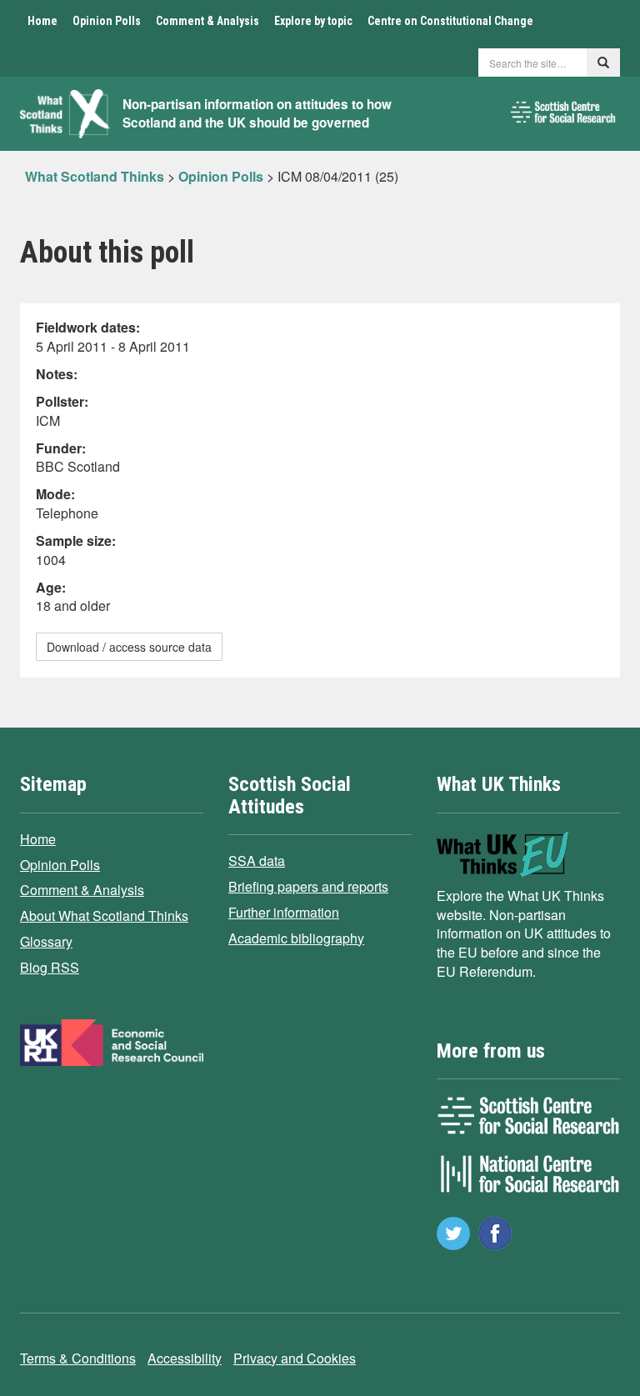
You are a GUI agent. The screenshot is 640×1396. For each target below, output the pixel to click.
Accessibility (185, 1358)
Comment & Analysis (207, 21)
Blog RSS (49, 967)
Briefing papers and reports (308, 886)
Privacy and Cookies (294, 1358)
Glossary (46, 941)
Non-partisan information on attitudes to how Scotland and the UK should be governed (257, 114)
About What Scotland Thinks (104, 915)
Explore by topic (313, 21)
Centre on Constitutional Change (450, 21)
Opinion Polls (106, 21)
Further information (283, 912)
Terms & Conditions (78, 1358)
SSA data (256, 860)
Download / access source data (129, 646)
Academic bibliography (296, 938)
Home (43, 21)
